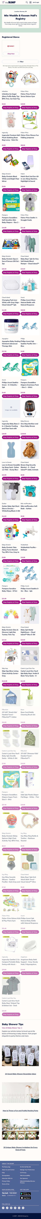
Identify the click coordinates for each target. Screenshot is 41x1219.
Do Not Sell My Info (25, 1167)
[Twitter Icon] (23, 1208)
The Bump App (6, 1167)
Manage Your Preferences (27, 1169)
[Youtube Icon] (19, 1208)
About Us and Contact (8, 1169)
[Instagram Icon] (11, 1208)
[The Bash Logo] (13, 1193)
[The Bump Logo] (10, 2)
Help (3, 1172)
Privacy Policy (6, 1181)
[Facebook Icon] (3, 1208)
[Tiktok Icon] (7, 1208)
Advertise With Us (7, 1178)
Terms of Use (5, 1184)
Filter (21, 62)
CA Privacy (23, 1172)
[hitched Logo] (4, 1195)
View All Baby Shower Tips (11, 1028)
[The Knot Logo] (5, 1193)
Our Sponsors (24, 1178)
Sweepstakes (6, 1175)
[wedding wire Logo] (11, 1195)
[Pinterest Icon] (15, 1208)
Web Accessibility (25, 1175)
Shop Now (11, 54)
